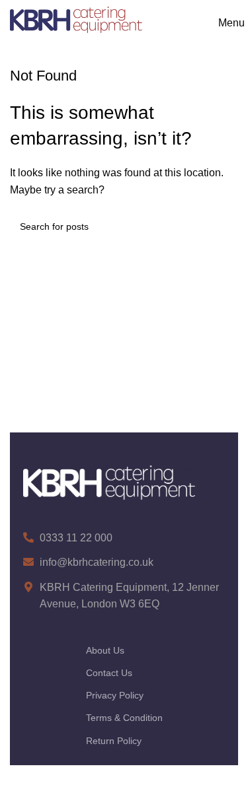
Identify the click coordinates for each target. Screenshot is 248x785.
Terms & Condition (124, 717)
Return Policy (114, 740)
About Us (105, 650)
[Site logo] (76, 18)
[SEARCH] (223, 226)
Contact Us (109, 672)
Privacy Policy (115, 695)
